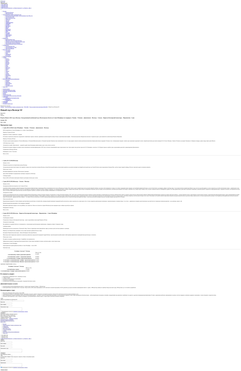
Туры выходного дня (10, 46)
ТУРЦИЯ (8, 33)
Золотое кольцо (6, 89)
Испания (7, 63)
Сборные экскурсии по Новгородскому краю (15, 41)
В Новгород (5, 38)
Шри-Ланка (8, 77)
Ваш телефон (3, 304)
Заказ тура (3, 2)
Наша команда (9, 83)
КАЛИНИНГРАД (7, 99)
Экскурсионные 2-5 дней (11, 47)
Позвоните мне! (4, 3)
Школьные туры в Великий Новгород (14, 40)
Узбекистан (8, 19)
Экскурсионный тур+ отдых (9, 90)
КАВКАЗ (5, 92)
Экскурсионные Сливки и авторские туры (12, 14)
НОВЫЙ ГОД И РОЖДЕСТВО (12, 98)
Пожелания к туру (4, 306)
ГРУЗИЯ (7, 24)
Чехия (7, 76)
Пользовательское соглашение (7, 319)
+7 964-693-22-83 (4, 5)
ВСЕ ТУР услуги (6, 49)
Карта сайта (3, 321)
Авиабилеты (8, 54)
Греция (7, 60)
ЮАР (7, 37)
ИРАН (7, 28)
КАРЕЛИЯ (5, 96)
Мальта (7, 68)
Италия (7, 64)
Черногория (8, 75)
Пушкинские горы (7, 94)
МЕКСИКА (8, 30)
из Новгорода (6, 45)
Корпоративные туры (10, 39)
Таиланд (7, 71)
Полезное (8, 80)
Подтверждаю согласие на (15, 311)
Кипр (7, 65)
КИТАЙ (7, 27)
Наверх (2, 339)
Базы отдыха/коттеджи (10, 18)
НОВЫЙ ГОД (9, 100)
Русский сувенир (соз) (8, 103)
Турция (7, 73)
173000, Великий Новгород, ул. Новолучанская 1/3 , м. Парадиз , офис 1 (16, 8)
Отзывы (7, 81)
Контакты (8, 84)
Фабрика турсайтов (13, 318)
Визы (7, 53)
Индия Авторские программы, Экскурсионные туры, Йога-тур (19, 15)
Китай (7, 66)
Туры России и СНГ (10, 16)
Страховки (8, 51)
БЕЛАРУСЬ (8, 29)
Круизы (4, 11)
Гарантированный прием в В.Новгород (14, 44)
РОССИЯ (8, 32)
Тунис (7, 72)
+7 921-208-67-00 (4, 4)
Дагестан (7, 20)
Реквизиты (8, 82)
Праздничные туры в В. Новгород (13, 42)
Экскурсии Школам (10, 48)
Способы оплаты (9, 85)
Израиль (7, 62)
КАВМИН (5, 102)
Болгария (7, 59)
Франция (7, 74)
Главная (2, 107)
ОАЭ (7, 69)
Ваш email (3, 345)
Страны (4, 57)
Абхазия (7, 21)
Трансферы (8, 50)
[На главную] (3, 1)
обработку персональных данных (20, 311)
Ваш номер (3, 360)
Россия (7, 58)
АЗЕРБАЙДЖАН (9, 22)
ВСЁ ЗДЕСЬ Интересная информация (11, 79)
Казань (4, 93)
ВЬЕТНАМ (8, 25)
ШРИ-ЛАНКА (9, 35)
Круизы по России (9, 12)
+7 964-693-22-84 (4, 6)
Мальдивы (8, 67)
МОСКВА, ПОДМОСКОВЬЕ (9, 91)
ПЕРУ (7, 31)
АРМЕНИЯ (8, 23)
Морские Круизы (9, 13)
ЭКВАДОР (8, 36)
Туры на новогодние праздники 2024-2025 (12, 95)
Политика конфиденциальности (7, 320)
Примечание (3, 362)
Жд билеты (8, 55)
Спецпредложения (7, 56)
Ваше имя (3, 302)
